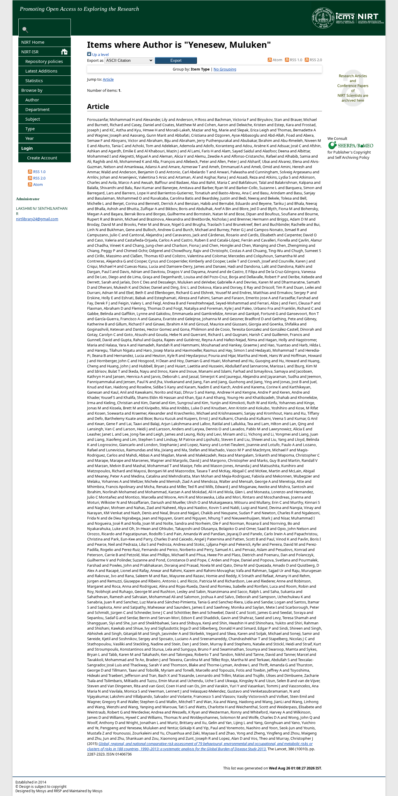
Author (32, 100)
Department (37, 109)
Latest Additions (41, 71)
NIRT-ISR (29, 51)
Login (27, 148)
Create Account (42, 158)
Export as (95, 60)
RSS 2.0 (39, 178)
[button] (176, 60)
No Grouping (225, 69)
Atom (38, 184)
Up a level (100, 54)
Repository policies (44, 61)
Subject (32, 119)
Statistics (34, 80)
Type (30, 128)
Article (108, 79)
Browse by (31, 90)
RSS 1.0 (39, 171)
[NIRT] (350, 148)
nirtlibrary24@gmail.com (37, 218)
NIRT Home (32, 42)
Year (29, 138)
